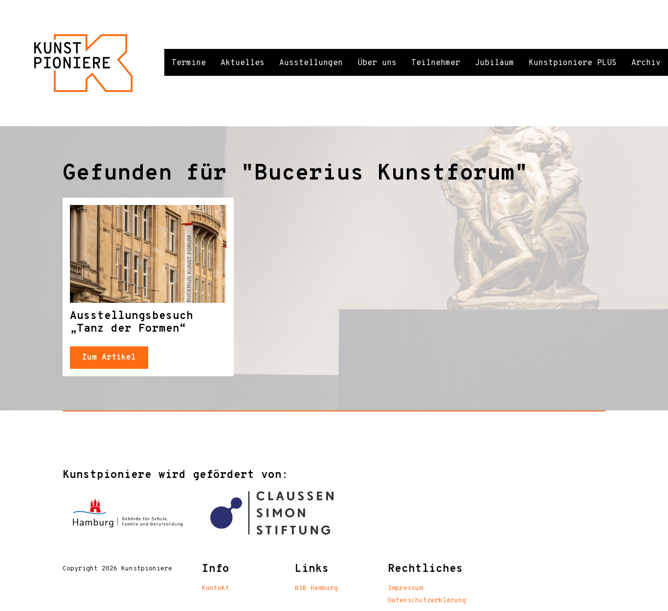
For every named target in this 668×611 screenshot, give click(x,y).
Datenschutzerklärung (427, 601)
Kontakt (215, 588)
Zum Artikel (109, 357)
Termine (189, 63)
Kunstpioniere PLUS (573, 63)
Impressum (405, 588)
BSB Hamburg (316, 588)
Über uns (377, 63)
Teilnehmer (435, 63)
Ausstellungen (311, 63)
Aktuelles (243, 63)
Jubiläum (494, 63)
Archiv (646, 63)
